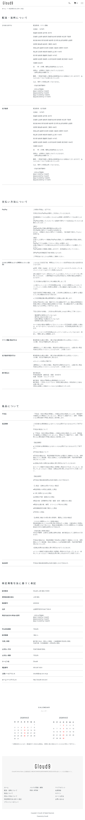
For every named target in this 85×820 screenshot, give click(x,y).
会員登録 (58, 790)
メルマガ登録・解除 (36, 787)
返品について (8, 793)
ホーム (4, 8)
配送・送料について (10, 790)
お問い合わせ (59, 799)
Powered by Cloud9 (42, 816)
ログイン (58, 793)
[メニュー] (82, 3)
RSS (31, 790)
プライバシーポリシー (11, 802)
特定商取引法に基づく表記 (13, 799)
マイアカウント (60, 787)
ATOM (36, 790)
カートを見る (59, 796)
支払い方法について (10, 796)
